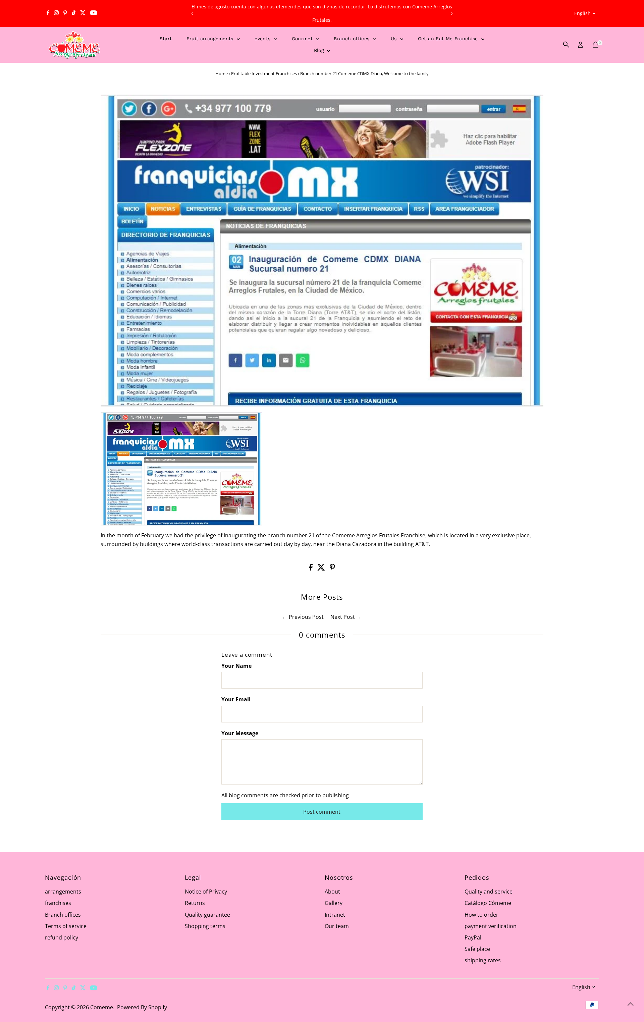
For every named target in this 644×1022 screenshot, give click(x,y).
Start (166, 38)
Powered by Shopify (142, 1007)
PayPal (473, 937)
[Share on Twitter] (321, 568)
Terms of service (66, 926)
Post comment (321, 811)
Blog (320, 50)
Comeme (101, 1007)
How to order (481, 914)
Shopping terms (205, 926)
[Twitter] (82, 13)
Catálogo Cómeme (488, 903)
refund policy (61, 937)
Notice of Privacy (206, 891)
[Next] (451, 13)
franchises (58, 903)
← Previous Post (303, 617)
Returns (195, 903)
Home (221, 73)
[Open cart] (595, 45)
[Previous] (192, 13)
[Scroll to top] (630, 1003)
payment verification (491, 926)
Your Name (236, 665)
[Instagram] (56, 13)
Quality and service (489, 891)
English (582, 13)
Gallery (333, 903)
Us (394, 38)
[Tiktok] (73, 13)
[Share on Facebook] (311, 568)
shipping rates (483, 960)
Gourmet (303, 38)
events (263, 38)
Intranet (335, 914)
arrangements (63, 891)
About (332, 891)
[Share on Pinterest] (332, 568)
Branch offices (352, 38)
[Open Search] (566, 45)
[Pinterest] (65, 13)
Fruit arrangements (210, 38)
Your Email (236, 699)
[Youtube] (94, 13)
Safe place (477, 949)
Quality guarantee (207, 914)
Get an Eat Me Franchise (449, 38)
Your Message (239, 733)
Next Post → (346, 617)
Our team (337, 926)
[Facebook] (48, 13)
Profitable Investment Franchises (264, 73)
